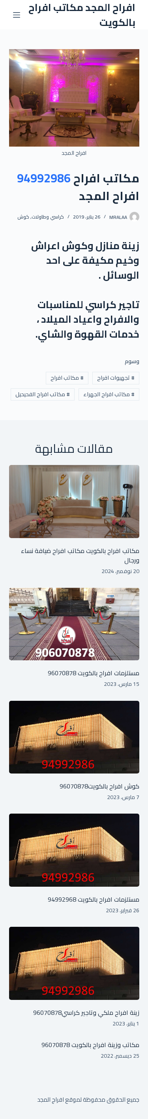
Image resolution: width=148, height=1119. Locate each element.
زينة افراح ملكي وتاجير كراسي (100, 1012)
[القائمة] (16, 14)
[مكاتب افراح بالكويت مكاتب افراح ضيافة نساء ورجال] (74, 501)
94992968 (62, 899)
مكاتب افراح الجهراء (109, 394)
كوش (23, 216)
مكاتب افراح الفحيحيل (42, 394)
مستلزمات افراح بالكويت (107, 673)
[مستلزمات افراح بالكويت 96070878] (74, 624)
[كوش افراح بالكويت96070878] (74, 737)
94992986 (44, 178)
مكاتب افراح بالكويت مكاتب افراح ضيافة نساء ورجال (80, 555)
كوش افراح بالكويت (113, 786)
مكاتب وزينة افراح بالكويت (104, 1045)
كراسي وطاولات (48, 216)
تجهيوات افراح (116, 378)
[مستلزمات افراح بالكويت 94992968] (74, 850)
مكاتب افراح (67, 378)
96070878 (62, 673)
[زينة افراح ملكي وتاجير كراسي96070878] (74, 963)
